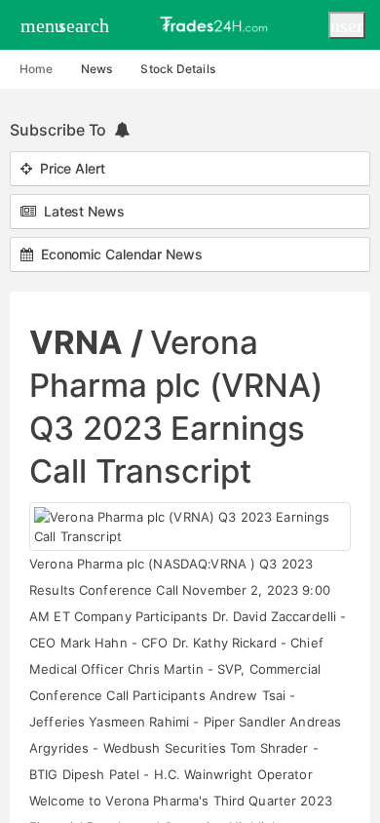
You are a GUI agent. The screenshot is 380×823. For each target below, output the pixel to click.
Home (36, 68)
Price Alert (68, 168)
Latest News (80, 211)
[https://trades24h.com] (216, 23)
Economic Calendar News (118, 254)
